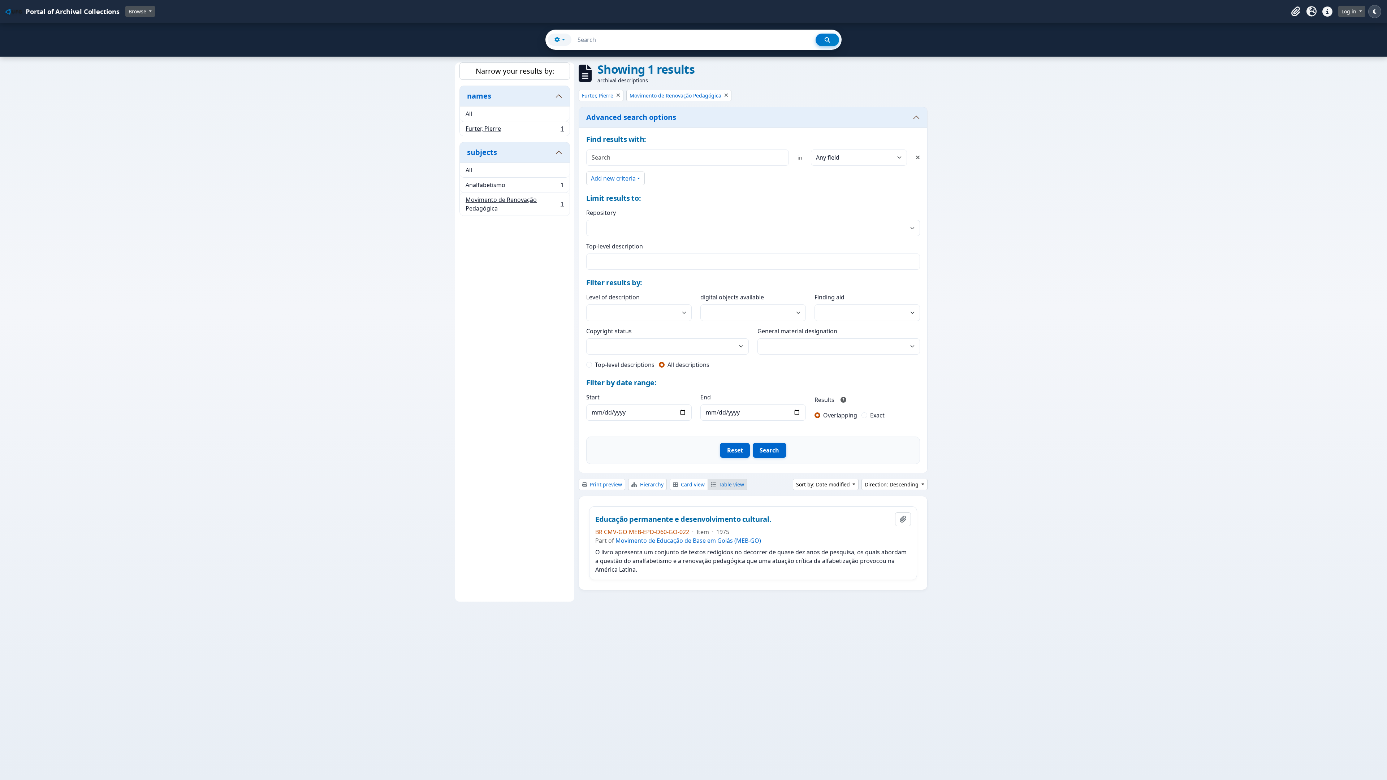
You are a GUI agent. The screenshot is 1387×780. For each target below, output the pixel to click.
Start (593, 397)
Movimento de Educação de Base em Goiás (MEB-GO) (688, 541)
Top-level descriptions (624, 365)
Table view (730, 484)
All (469, 114)
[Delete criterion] (918, 157)
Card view (692, 484)
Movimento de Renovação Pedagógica (514, 204)
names (479, 96)
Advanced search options (631, 117)
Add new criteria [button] (613, 178)
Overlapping (840, 415)
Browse (138, 11)
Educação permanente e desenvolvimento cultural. (683, 519)
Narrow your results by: (515, 71)
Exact (877, 415)
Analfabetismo (514, 186)
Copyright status (609, 331)
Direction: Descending (892, 484)
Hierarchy (651, 484)
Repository (601, 213)
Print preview (605, 484)
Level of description (613, 297)
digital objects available (732, 297)
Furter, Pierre (514, 130)
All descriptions (688, 365)
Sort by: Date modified (823, 484)
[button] (1296, 12)
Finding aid (829, 297)
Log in (1349, 11)
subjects (482, 152)
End (705, 397)
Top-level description (614, 246)
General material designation (797, 331)
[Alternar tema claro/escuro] (1374, 11)
